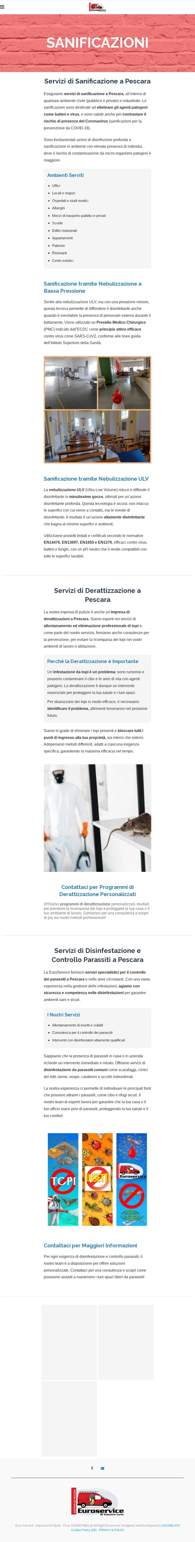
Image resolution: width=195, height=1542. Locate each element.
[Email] (102, 1468)
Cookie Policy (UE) (84, 1530)
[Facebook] (92, 1468)
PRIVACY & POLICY (111, 1530)
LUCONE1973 (171, 1525)
